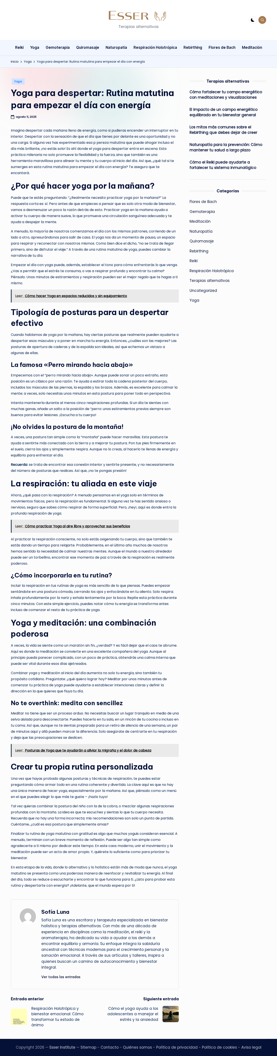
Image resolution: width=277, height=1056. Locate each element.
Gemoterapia (202, 211)
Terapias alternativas (210, 280)
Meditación (200, 221)
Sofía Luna (55, 912)
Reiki (194, 261)
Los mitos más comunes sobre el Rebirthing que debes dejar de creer (223, 129)
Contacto (110, 1047)
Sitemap (88, 1047)
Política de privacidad (177, 1047)
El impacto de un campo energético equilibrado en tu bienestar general (224, 112)
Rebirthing (199, 251)
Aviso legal (251, 1047)
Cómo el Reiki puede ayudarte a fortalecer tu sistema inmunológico (223, 165)
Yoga (18, 81)
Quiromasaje (202, 241)
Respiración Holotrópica (212, 270)
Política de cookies (219, 1047)
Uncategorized (203, 290)
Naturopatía (201, 231)
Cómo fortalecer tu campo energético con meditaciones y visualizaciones (226, 94)
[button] (61, 977)
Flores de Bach (203, 201)
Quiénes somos (137, 1047)
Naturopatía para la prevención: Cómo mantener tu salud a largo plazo (226, 147)
